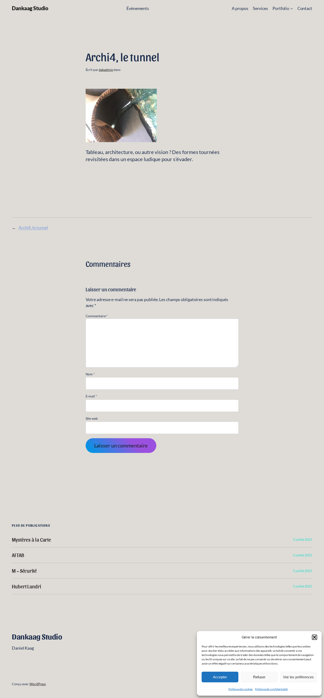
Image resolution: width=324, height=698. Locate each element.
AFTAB (18, 555)
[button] (314, 637)
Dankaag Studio (30, 8)
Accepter (220, 677)
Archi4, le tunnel (33, 227)
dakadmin (106, 70)
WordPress (37, 684)
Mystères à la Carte (31, 540)
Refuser (259, 677)
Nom (90, 374)
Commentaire (97, 316)
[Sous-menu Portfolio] (291, 8)
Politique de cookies (240, 689)
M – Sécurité (24, 571)
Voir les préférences (298, 677)
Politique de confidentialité (271, 689)
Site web (92, 418)
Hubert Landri (26, 586)
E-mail (91, 396)
